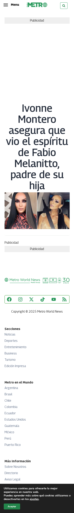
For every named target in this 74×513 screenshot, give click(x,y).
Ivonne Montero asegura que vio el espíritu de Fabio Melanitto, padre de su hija (37, 147)
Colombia (11, 407)
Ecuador (10, 413)
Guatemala (12, 426)
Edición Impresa (15, 366)
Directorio (11, 473)
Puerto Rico (13, 445)
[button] (11, 5)
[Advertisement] (37, 63)
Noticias (10, 334)
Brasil (8, 394)
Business (11, 353)
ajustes (34, 499)
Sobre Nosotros (15, 467)
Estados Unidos (15, 419)
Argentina (11, 388)
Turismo (10, 360)
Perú (8, 438)
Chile (8, 400)
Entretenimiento (15, 347)
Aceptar (12, 506)
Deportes (11, 341)
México (9, 432)
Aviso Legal (12, 479)
